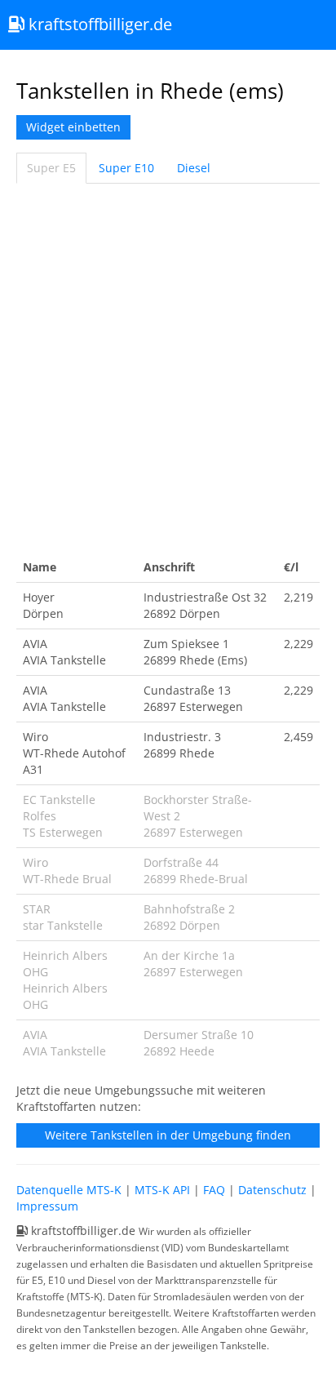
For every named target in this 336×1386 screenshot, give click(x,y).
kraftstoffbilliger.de (98, 24)
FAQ (214, 1189)
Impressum (47, 1206)
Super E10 (126, 167)
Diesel (193, 167)
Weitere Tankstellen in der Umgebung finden (168, 1135)
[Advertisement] (168, 368)
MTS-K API (162, 1189)
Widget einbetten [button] (73, 127)
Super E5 (51, 167)
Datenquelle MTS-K (69, 1189)
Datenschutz (272, 1189)
